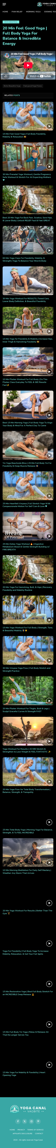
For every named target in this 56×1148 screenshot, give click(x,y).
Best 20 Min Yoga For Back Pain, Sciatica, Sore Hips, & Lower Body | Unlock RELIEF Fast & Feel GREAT (27, 219)
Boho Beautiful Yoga (12, 86)
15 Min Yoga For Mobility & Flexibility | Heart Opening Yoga (24, 1074)
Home (5, 12)
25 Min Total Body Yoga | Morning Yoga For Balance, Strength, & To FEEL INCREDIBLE (28, 831)
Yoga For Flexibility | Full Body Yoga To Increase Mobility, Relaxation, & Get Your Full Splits (25, 952)
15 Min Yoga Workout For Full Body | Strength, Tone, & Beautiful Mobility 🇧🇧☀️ (28, 629)
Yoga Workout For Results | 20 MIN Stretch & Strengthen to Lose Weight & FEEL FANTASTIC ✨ (27, 750)
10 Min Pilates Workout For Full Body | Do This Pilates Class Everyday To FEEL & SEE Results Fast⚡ (25, 382)
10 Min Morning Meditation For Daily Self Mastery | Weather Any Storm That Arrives (27, 872)
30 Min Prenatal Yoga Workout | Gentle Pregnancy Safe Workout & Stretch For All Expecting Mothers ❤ (27, 177)
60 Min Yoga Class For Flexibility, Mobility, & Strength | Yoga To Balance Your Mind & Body (24, 259)
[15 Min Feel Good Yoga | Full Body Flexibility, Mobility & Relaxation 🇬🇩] (28, 116)
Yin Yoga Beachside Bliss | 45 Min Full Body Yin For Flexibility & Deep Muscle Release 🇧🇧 (27, 464)
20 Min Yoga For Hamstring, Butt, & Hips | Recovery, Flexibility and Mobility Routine (27, 589)
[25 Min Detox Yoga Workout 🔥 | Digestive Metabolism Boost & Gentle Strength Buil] (28, 526)
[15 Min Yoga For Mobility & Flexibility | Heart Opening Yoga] (28, 1054)
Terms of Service (35, 1130)
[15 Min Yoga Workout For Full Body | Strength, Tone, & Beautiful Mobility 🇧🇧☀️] (28, 610)
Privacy (21, 1130)
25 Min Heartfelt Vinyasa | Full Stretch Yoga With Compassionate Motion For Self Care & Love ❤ (26, 505)
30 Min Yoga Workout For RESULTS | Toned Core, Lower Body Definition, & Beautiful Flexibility (26, 300)
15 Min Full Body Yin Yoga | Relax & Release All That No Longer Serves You (26, 1033)
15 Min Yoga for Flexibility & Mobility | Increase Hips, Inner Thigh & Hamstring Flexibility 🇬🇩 (28, 340)
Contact (39, 1134)
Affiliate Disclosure (22, 1134)
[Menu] (4, 4)
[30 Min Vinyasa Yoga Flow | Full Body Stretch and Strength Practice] (28, 650)
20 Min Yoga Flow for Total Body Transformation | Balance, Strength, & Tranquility (26, 791)
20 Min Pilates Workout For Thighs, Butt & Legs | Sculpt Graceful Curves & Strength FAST (26, 710)
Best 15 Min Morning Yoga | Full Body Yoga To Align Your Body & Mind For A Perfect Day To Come (27, 424)
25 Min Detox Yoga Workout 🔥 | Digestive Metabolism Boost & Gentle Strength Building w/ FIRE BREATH (26, 547)
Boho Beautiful (11, 22)
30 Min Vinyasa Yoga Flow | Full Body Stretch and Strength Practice (26, 669)
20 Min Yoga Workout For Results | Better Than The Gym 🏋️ (27, 912)
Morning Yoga (33, 12)
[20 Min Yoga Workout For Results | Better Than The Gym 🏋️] (28, 893)
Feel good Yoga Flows (33, 86)
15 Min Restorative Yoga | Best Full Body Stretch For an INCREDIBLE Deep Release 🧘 (28, 993)
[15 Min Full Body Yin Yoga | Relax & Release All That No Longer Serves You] (28, 1014)
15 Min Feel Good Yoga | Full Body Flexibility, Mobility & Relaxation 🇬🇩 (24, 135)
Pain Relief (17, 12)
